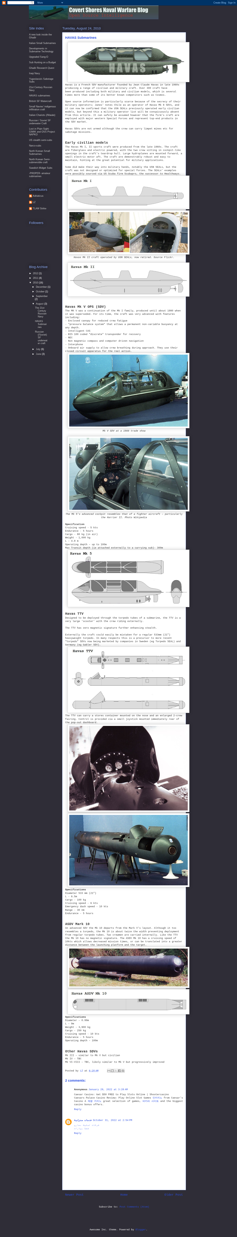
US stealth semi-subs (40, 140)
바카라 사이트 (151, 1101)
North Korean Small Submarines (39, 152)
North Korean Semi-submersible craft (39, 161)
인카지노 (157, 1097)
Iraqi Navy (34, 73)
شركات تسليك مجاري (86, 1125)
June (39, 354)
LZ (34, 202)
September (42, 296)
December (42, 286)
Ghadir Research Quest (41, 68)
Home (124, 1195)
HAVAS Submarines (41, 324)
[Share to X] (116, 1071)
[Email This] (109, 1071)
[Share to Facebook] (119, 1071)
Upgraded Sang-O (38, 56)
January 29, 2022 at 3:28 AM (108, 1089)
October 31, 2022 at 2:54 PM (112, 1120)
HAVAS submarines (39, 95)
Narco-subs (35, 145)
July (38, 349)
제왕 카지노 (94, 1101)
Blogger (141, 1229)
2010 (36, 282)
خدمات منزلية (83, 1120)
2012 (36, 273)
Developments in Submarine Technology (41, 50)
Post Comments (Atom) (134, 1206)
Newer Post (74, 1195)
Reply (77, 1109)
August (40, 303)
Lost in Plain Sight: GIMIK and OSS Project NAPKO (42, 131)
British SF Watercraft (40, 101)
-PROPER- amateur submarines (39, 175)
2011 (36, 278)
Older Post (173, 1195)
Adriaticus (38, 195)
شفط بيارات (81, 1128)
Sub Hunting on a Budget (42, 62)
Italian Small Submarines (42, 43)
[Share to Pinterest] (123, 1071)
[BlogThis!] (112, 1071)
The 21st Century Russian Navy (40, 312)
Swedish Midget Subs (40, 167)
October (40, 291)
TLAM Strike (39, 208)
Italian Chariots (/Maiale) (42, 115)
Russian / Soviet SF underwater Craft (40, 122)
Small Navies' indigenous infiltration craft (42, 108)
